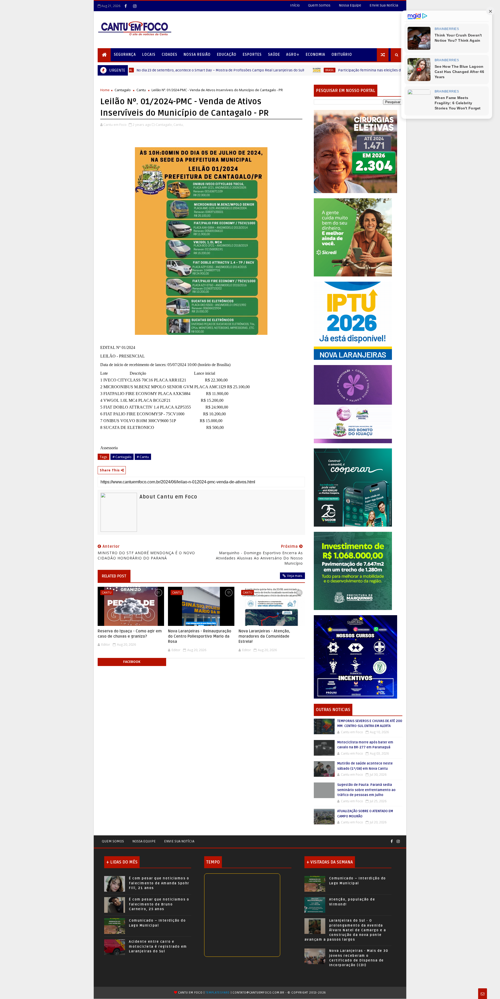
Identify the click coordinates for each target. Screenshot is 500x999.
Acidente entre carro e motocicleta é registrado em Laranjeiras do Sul (158, 946)
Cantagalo (123, 90)
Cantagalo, (164, 124)
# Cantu (143, 456)
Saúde (274, 54)
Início (295, 5)
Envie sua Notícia (179, 841)
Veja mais (294, 575)
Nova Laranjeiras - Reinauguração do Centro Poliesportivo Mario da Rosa (199, 636)
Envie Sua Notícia (384, 5)
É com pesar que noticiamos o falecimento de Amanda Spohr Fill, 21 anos (159, 883)
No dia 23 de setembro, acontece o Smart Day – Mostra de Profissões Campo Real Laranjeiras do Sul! (179, 70)
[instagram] (135, 6)
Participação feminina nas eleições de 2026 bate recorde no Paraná (354, 70)
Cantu (141, 90)
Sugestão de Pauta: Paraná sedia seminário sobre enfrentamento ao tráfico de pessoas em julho (366, 790)
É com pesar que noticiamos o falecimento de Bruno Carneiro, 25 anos (159, 904)
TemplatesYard (217, 993)
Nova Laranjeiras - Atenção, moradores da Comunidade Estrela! (264, 636)
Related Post (114, 576)
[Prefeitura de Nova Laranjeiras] (353, 320)
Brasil (288, 70)
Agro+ (292, 54)
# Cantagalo (122, 456)
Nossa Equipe (350, 5)
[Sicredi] (353, 237)
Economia (315, 54)
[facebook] (125, 6)
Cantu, (178, 124)
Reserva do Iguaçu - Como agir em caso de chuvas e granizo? (130, 634)
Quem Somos (319, 5)
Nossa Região (197, 54)
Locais (148, 54)
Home (105, 90)
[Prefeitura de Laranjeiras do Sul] (355, 151)
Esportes (252, 54)
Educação (226, 54)
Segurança (125, 54)
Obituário (342, 54)
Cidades (169, 54)
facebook (131, 661)
